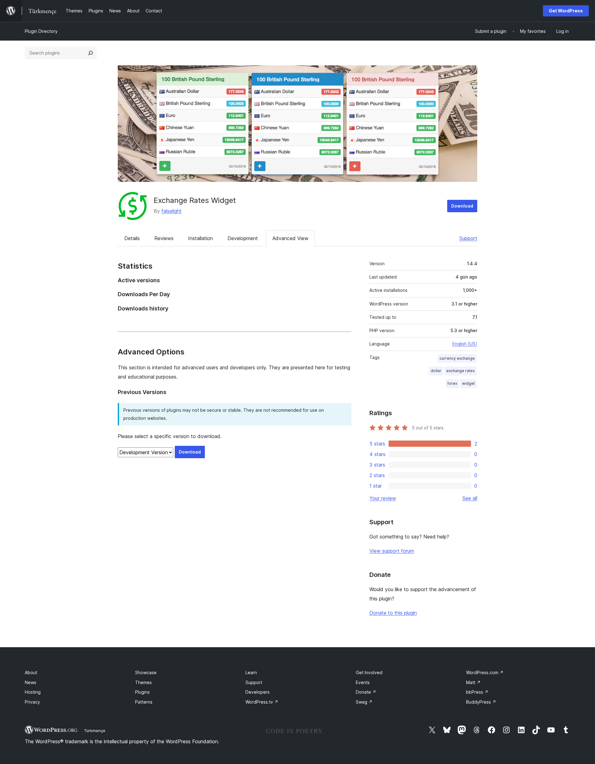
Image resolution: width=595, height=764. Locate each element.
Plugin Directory (41, 31)
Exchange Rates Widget (195, 200)
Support (468, 238)
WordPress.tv (261, 702)
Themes (143, 682)
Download (462, 206)
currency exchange (457, 358)
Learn (251, 672)
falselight (171, 211)
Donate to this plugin (393, 613)
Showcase (145, 672)
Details (132, 238)
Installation (200, 238)
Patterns (143, 702)
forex (452, 383)
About (31, 672)
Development (242, 238)
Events (363, 682)
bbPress (477, 692)
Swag (364, 702)
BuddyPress (481, 702)
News (30, 682)
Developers (257, 692)
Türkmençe (94, 730)
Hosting (33, 692)
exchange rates (460, 370)
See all (469, 498)
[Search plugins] (90, 53)
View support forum (391, 551)
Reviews (164, 238)
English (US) (464, 343)
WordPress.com (485, 672)
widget (468, 383)
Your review (382, 498)
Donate (366, 692)
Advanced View (290, 238)
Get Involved (369, 672)
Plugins (142, 692)
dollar (436, 370)
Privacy (32, 702)
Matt (473, 682)
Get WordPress (566, 10)
